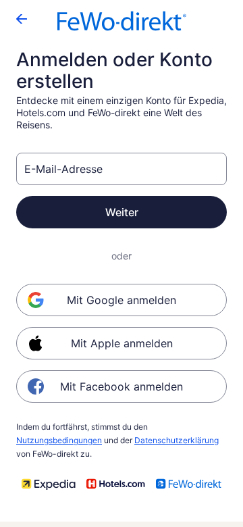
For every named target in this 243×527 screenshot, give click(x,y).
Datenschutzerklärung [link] (176, 440)
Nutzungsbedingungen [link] (59, 440)
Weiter (121, 212)
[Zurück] (21, 19)
